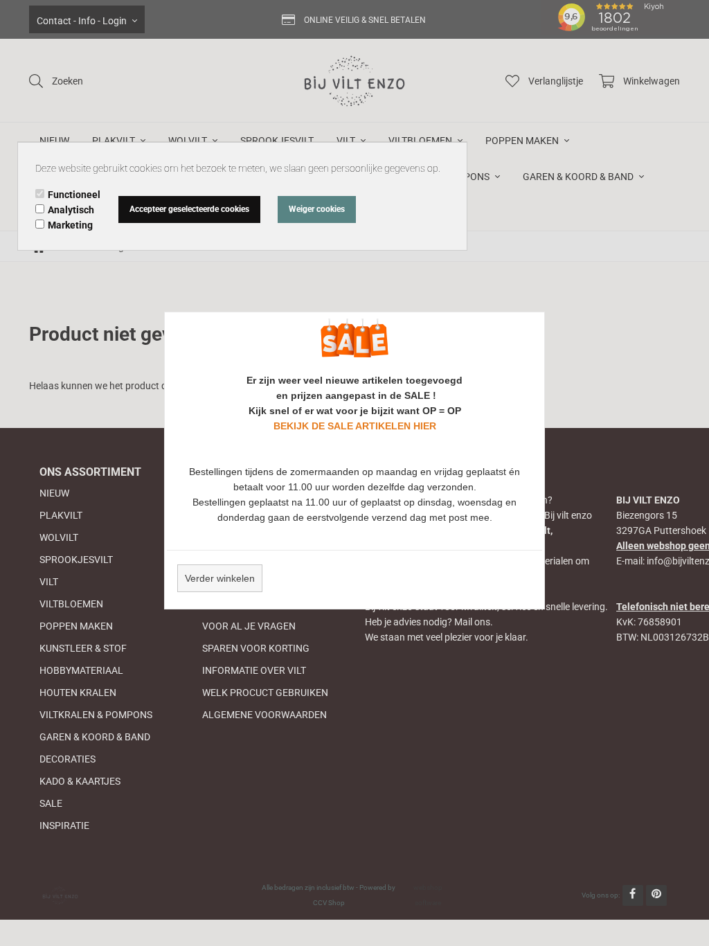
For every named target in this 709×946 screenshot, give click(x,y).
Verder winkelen (220, 578)
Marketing (70, 225)
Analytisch (71, 209)
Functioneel (74, 194)
